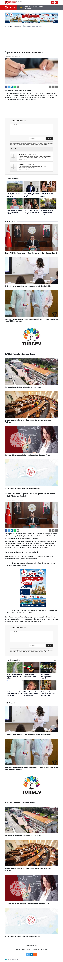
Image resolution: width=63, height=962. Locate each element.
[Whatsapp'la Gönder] (15, 87)
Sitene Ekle (44, 949)
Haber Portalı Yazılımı (13, 959)
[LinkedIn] (12, 87)
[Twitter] (9, 87)
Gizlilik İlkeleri (36, 949)
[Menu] (52, 2)
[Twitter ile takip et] (28, 954)
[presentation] (10, 7)
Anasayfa (9, 26)
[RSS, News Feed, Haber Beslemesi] (35, 954)
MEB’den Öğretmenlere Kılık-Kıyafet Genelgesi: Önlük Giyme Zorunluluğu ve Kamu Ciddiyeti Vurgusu (35, 7)
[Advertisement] (31, 40)
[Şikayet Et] (51, 160)
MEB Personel (17, 26)
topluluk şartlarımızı (21, 143)
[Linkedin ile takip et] (31, 954)
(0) (26, 159)
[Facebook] (6, 87)
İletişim (29, 949)
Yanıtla (21, 159)
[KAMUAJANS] (13, 2)
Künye (23, 949)
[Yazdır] (18, 87)
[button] (50, 87)
